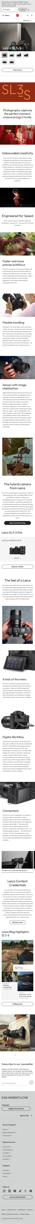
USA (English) (6, 9)
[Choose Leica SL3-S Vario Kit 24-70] (26, 55)
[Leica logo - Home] (17, 15)
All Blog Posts (17, 1004)
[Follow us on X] (25, 1191)
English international (16, 1109)
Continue (22, 9)
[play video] (17, 197)
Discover (16, 558)
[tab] (16, 1055)
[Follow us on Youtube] (9, 1191)
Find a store (17, 70)
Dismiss (29, 10)
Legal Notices (22, 1210)
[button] (31, 1115)
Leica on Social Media (17, 1197)
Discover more (17, 922)
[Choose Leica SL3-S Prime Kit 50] (12, 62)
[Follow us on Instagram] (4, 1191)
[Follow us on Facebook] (14, 1191)
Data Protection (12, 1210)
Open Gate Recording (17, 523)
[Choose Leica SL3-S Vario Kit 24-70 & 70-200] (19, 55)
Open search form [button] (27, 15)
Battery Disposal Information (10, 1214)
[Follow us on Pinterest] (30, 1191)
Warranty (30, 1210)
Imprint (4, 1210)
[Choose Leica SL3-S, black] (4, 55)
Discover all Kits (17, 567)
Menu (7, 15)
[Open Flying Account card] (31, 15)
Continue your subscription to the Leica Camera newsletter (31, 1082)
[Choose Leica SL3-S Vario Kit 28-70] (12, 55)
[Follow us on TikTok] (20, 1191)
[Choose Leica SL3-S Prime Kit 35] (4, 62)
